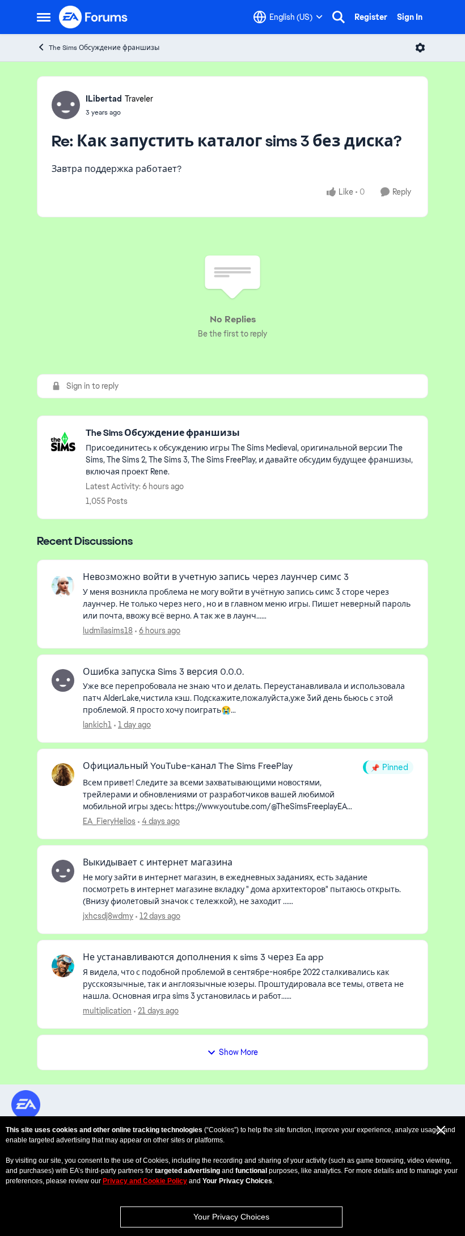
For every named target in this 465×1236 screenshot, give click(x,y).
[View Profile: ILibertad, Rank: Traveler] (66, 105)
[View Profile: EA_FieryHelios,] (63, 774)
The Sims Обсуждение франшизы (104, 47)
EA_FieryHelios (109, 821)
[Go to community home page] (93, 17)
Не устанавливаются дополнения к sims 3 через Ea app (203, 957)
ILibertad (104, 99)
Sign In (409, 17)
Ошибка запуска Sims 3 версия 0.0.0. (163, 672)
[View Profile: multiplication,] (63, 966)
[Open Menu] (420, 48)
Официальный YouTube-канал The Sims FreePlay (188, 766)
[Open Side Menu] (43, 17)
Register (370, 17)
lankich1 (97, 725)
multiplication (107, 1011)
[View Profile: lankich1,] (63, 680)
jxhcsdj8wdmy (108, 916)
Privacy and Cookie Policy (145, 1181)
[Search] (338, 17)
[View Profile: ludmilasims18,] (63, 585)
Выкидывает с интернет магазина (157, 862)
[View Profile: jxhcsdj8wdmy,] (63, 871)
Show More (238, 1052)
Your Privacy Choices (231, 1216)
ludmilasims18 (108, 630)
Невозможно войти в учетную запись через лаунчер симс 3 (216, 577)
